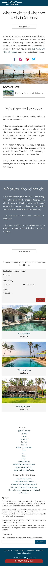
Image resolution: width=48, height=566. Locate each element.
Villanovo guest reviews (24, 448)
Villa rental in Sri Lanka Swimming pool (24, 484)
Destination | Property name (14, 271)
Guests (5, 290)
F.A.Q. (24, 456)
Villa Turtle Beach (24, 406)
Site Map (30, 550)
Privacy (24, 459)
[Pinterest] (27, 60)
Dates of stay (8, 281)
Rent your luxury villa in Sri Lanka (29, 93)
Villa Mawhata (24, 333)
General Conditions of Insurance (24, 464)
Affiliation (39, 550)
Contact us (9, 550)
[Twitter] (34, 60)
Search (41, 300)
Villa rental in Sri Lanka (24, 479)
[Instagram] (21, 60)
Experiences (24, 439)
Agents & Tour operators (24, 467)
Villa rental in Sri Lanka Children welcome (24, 487)
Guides (24, 436)
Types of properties (24, 431)
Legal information (24, 553)
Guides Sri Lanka (24, 493)
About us (24, 445)
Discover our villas (24, 561)
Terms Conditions (24, 462)
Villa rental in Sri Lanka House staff (24, 482)
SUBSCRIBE (41, 542)
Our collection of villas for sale (24, 470)
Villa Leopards (24, 370)
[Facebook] (14, 60)
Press (24, 453)
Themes (24, 433)
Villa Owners (19, 550)
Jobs (24, 450)
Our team (24, 442)
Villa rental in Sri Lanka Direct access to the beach (24, 490)
